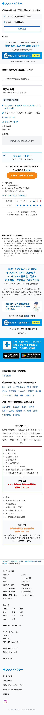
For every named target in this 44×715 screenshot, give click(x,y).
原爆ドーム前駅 (8, 410)
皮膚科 (23, 575)
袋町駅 (19, 410)
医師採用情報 (7, 658)
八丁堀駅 (27, 410)
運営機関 (6, 694)
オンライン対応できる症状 (15, 195)
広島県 (21, 561)
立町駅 (31, 406)
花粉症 (31, 391)
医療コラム (7, 638)
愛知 (13, 612)
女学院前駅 (6, 415)
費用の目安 (22, 333)
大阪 (13, 615)
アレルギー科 (7, 598)
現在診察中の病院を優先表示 (17, 79)
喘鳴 (9, 387)
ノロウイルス (7, 395)
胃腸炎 (28, 395)
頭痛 (21, 395)
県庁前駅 (16, 406)
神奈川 (5, 615)
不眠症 (35, 387)
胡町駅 (35, 410)
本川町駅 (16, 415)
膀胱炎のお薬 (26, 588)
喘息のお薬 (25, 585)
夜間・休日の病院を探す (11, 642)
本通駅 (24, 406)
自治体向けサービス (10, 652)
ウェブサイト (10, 121)
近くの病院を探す (11, 561)
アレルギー (22, 391)
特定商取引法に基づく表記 (12, 689)
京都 (21, 609)
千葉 (13, 609)
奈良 (21, 612)
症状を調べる (7, 635)
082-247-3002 (10, 117)
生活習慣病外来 (26, 591)
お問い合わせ (7, 680)
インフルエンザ (19, 387)
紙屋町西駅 (6, 406)
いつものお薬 (26, 578)
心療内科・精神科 (9, 585)
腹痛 (16, 395)
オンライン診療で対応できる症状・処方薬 (22, 61)
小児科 (5, 581)
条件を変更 (22, 29)
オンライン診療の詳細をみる (22, 175)
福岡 (21, 615)
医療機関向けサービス (11, 648)
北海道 (5, 609)
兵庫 (13, 619)
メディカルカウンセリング (12, 625)
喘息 (3, 387)
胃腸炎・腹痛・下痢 (10, 595)
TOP (3, 561)
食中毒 (38, 391)
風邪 (29, 387)
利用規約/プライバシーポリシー (14, 685)
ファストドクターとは (10, 632)
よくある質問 (7, 676)
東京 (4, 612)
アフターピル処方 (27, 595)
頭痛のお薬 (25, 581)
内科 (4, 578)
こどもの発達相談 (9, 588)
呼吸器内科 (6, 375)
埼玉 (4, 619)
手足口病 (12, 391)
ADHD (4, 391)
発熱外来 (6, 575)
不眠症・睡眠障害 (9, 591)
